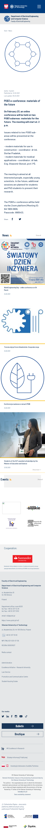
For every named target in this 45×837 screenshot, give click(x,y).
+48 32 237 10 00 (11, 635)
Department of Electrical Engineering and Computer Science (24, 17)
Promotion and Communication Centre (15, 676)
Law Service (6, 672)
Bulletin (20, 726)
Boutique (20, 734)
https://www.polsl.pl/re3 (10, 620)
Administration (7, 663)
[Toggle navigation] (39, 6)
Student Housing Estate (10, 681)
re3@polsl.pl (10, 616)
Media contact (6, 652)
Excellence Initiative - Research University (16, 667)
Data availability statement (22, 794)
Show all (38, 235)
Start (5, 31)
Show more (36, 470)
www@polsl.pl (22, 792)
